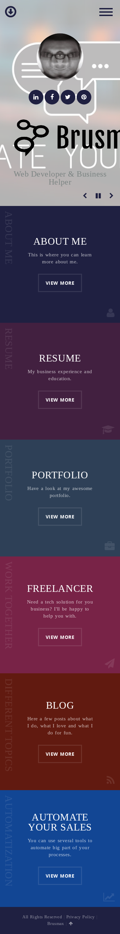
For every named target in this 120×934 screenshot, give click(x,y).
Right (111, 196)
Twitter (68, 97)
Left (85, 196)
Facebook (52, 97)
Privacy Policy (80, 916)
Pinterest (84, 97)
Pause (98, 196)
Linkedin (36, 97)
